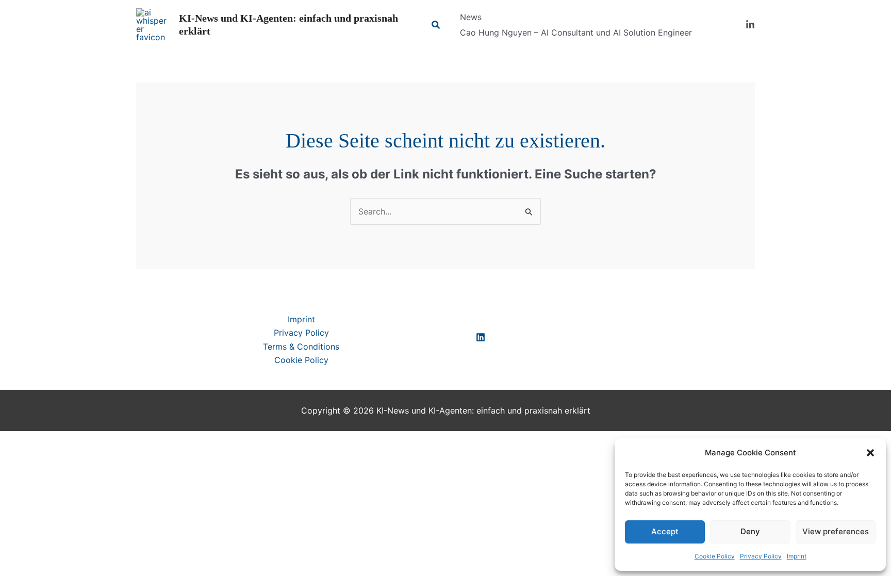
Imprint (796, 556)
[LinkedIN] (480, 337)
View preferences (835, 531)
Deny (750, 531)
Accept (665, 531)
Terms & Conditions (301, 346)
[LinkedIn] (750, 24)
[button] (870, 453)
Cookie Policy (715, 556)
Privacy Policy (761, 556)
